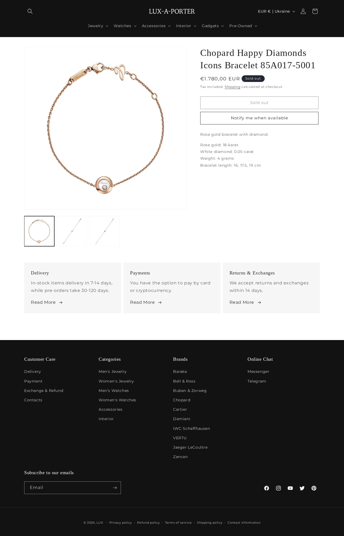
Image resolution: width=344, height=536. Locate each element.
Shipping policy (210, 522)
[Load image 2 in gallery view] (72, 231)
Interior (106, 418)
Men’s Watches (114, 390)
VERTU (180, 437)
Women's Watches (117, 400)
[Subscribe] (115, 487)
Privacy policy (120, 522)
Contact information (244, 522)
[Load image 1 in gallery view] (39, 231)
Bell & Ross (184, 381)
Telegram (257, 381)
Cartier (180, 409)
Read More (43, 302)
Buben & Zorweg (190, 390)
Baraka (180, 371)
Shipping (233, 87)
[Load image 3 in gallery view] (105, 231)
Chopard (181, 400)
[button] (30, 11)
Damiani (181, 418)
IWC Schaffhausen (191, 428)
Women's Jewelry (116, 381)
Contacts (33, 400)
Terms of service (178, 522)
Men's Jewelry (113, 371)
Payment (33, 381)
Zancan (180, 456)
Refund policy (148, 522)
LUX (99, 522)
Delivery (32, 371)
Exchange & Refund (43, 390)
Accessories (111, 409)
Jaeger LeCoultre (190, 447)
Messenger (258, 371)
